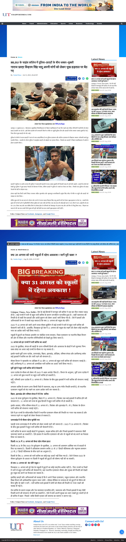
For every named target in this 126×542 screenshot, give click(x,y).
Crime (71, 23)
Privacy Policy (108, 540)
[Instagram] (92, 525)
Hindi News (22, 250)
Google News (50, 214)
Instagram (38, 214)
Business (79, 23)
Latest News (98, 59)
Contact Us (100, 540)
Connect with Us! (94, 521)
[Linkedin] (95, 525)
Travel (31, 23)
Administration (42, 23)
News (24, 23)
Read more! (36, 535)
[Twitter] (89, 525)
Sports (63, 23)
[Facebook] (86, 525)
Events (99, 23)
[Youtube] (98, 525)
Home (13, 57)
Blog (122, 540)
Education (54, 23)
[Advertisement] (63, 39)
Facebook (30, 214)
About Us (38, 521)
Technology (90, 23)
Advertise (116, 540)
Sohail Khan (17, 75)
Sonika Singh (17, 259)
